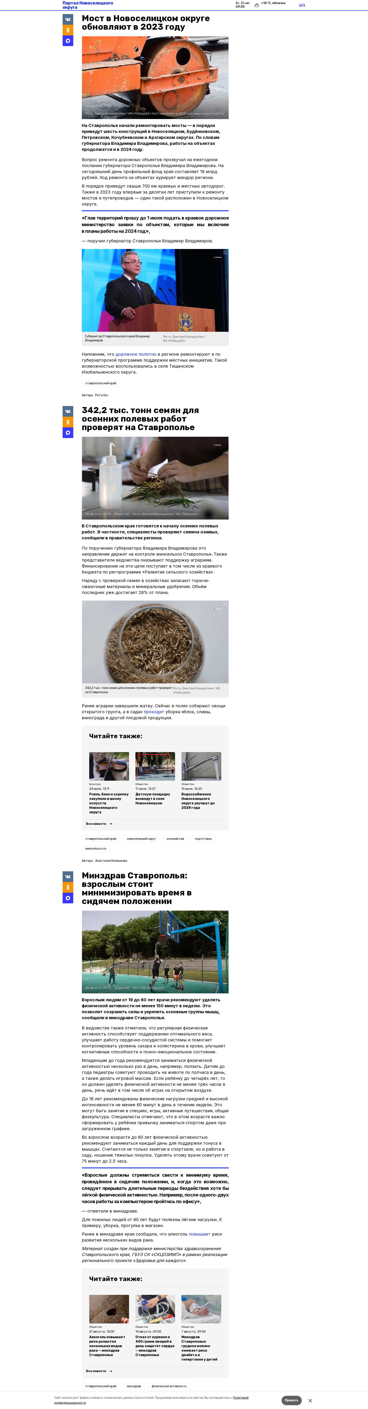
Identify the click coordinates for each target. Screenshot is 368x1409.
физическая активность (169, 1386)
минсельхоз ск (95, 848)
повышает (200, 1234)
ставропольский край (100, 383)
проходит (154, 711)
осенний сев (175, 839)
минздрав (134, 1386)
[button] (155, 77)
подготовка (203, 839)
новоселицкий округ (141, 839)
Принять (291, 1400)
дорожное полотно (136, 354)
